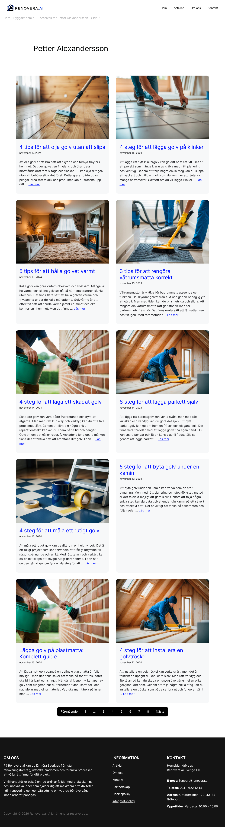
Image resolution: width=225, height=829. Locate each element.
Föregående (69, 711)
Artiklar (179, 8)
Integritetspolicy (123, 801)
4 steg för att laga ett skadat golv (60, 402)
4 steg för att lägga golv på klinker (162, 147)
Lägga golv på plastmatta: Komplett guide (51, 653)
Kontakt (213, 8)
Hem (164, 8)
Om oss (196, 8)
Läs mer (34, 184)
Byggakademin (23, 18)
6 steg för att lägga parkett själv (159, 402)
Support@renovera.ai (193, 780)
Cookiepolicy (121, 794)
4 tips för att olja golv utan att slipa (62, 147)
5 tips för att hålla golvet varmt (57, 271)
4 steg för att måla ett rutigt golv (59, 530)
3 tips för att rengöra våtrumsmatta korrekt (146, 274)
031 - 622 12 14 (191, 788)
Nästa (160, 711)
